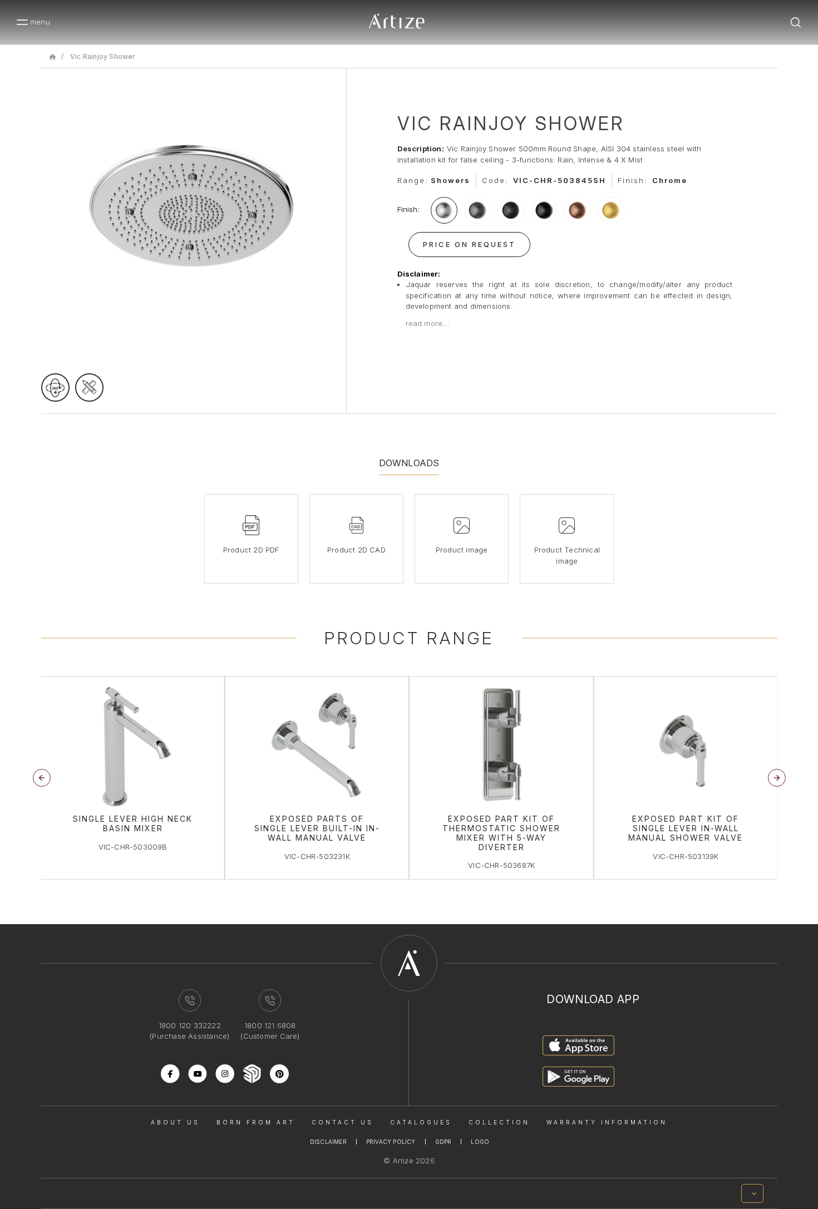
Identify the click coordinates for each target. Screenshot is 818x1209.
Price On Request (469, 244)
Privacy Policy (391, 1141)
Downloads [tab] (409, 462)
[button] (777, 778)
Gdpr (443, 1141)
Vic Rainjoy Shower (103, 56)
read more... (428, 323)
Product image (462, 549)
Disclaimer (328, 1141)
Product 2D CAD (356, 549)
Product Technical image (567, 555)
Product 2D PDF (251, 549)
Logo (480, 1141)
